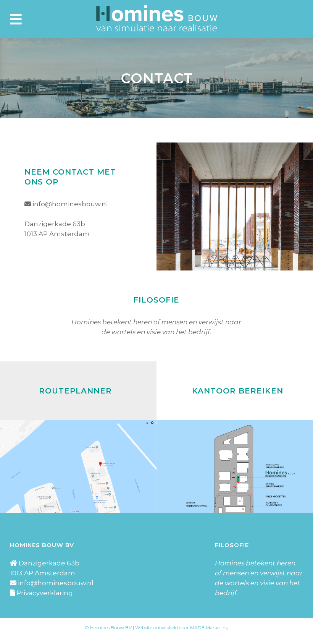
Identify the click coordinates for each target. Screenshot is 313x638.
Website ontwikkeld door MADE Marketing (182, 627)
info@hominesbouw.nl (70, 204)
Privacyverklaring (44, 593)
